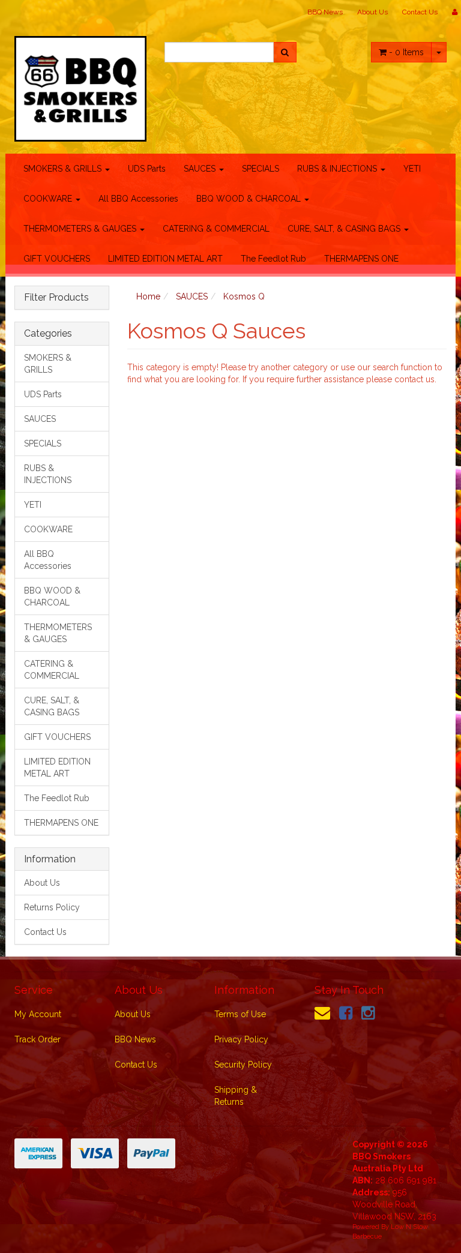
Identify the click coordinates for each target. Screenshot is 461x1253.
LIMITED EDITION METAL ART (165, 258)
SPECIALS (260, 168)
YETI (412, 168)
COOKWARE (48, 198)
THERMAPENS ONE (361, 258)
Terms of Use (240, 1014)
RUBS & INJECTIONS (338, 168)
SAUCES (201, 168)
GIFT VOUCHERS (56, 258)
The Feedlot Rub (273, 258)
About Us (372, 12)
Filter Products (56, 297)
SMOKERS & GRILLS (63, 168)
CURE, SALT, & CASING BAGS (345, 228)
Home (148, 296)
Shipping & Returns (235, 1096)
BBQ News (325, 12)
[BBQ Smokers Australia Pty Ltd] (80, 85)
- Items (406, 52)
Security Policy (243, 1064)
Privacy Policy (241, 1039)
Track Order (37, 1039)
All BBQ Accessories (138, 198)
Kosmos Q (244, 296)
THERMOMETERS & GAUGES (81, 228)
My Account (37, 1014)
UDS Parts (147, 168)
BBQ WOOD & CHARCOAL (249, 198)
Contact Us (420, 12)
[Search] (285, 52)
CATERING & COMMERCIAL (216, 228)
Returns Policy (52, 907)
